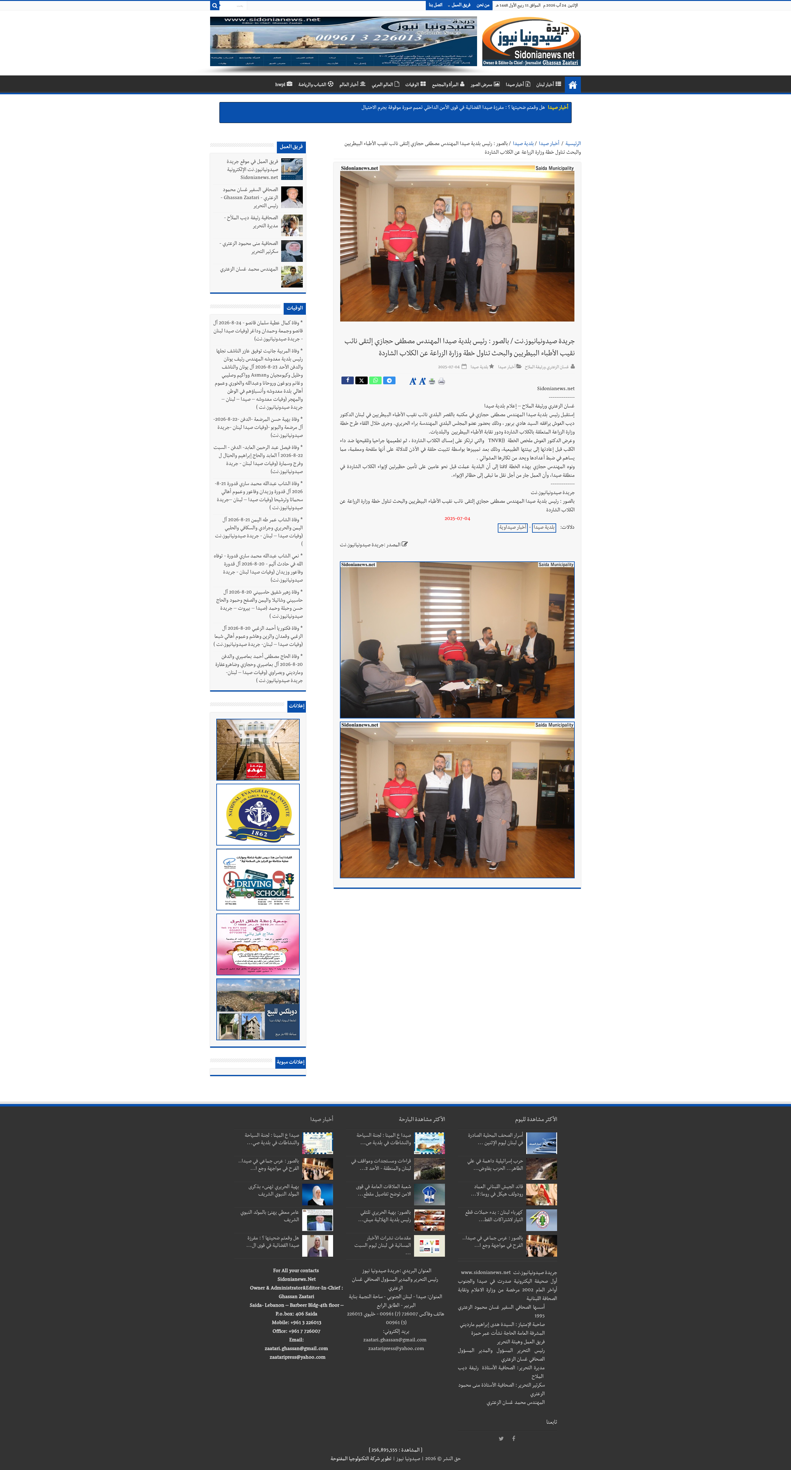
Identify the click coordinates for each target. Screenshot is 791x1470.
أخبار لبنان (545, 85)
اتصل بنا (435, 5)
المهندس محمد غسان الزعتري (249, 270)
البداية (573, 85)
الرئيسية (573, 144)
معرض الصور (481, 85)
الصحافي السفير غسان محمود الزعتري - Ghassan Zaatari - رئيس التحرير (249, 198)
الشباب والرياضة (312, 85)
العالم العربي (382, 85)
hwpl (280, 85)
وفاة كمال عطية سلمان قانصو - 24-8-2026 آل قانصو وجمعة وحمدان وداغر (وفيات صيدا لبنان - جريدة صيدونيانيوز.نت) (258, 332)
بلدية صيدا (523, 144)
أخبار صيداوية (512, 528)
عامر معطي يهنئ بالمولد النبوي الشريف (507, 108)
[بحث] (214, 5)
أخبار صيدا (515, 85)
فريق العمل (461, 5)
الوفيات (412, 85)
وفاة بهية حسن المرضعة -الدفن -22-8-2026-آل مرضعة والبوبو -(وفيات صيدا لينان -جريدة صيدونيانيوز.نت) (258, 428)
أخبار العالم (349, 85)
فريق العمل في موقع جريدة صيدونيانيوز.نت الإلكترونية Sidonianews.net (252, 170)
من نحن (483, 5)
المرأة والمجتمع (445, 85)
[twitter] (501, 1439)
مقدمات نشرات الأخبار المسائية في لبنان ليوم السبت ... (382, 1246)
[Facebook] (513, 1439)
